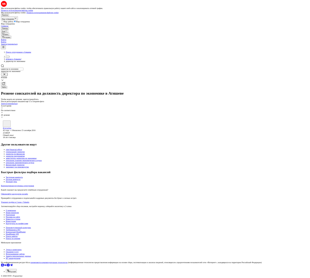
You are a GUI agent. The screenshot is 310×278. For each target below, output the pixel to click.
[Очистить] (4, 74)
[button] (3, 40)
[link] (5, 34)
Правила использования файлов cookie (43, 13)
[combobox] (12, 69)
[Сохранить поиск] (3, 84)
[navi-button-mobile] (3, 47)
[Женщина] (7, 123)
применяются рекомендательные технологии (49, 262)
